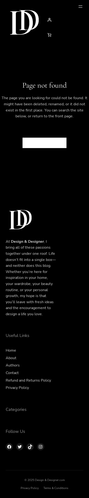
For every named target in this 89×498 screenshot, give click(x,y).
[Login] (64, 20)
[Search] (60, 143)
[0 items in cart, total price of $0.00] (49, 35)
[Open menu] (80, 6)
